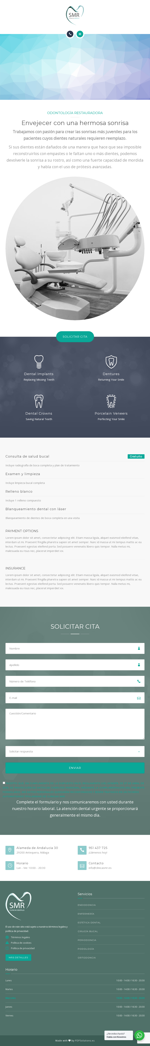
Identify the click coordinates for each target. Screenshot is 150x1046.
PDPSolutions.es (85, 1040)
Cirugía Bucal (88, 931)
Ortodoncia (87, 957)
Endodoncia (87, 905)
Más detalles (18, 957)
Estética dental (89, 922)
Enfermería (86, 913)
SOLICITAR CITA (75, 336)
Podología (86, 948)
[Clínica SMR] (75, 15)
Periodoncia (87, 940)
